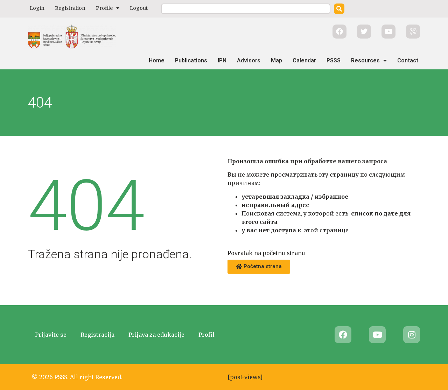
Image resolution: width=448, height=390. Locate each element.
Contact (407, 60)
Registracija (97, 334)
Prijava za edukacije (156, 334)
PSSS (334, 60)
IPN (222, 60)
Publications (191, 60)
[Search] (339, 9)
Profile (104, 8)
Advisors (248, 60)
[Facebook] (343, 334)
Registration (70, 8)
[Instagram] (411, 334)
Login (37, 8)
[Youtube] (377, 334)
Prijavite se (50, 334)
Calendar (304, 60)
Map (276, 60)
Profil (206, 334)
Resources (365, 60)
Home (156, 60)
